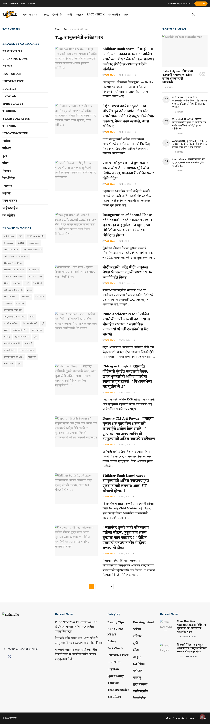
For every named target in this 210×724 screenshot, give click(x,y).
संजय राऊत (8, 363)
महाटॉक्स (13, 718)
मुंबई (35, 337)
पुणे (43, 323)
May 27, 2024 (124, 392)
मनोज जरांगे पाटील (20, 330)
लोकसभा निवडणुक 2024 (14, 357)
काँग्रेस (32, 316)
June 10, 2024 (124, 241)
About (4, 3)
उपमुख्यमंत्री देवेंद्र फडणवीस (14, 316)
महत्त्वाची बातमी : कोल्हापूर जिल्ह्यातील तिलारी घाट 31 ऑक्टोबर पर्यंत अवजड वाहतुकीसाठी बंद (76, 654)
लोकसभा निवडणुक (27, 350)
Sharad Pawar (11, 296)
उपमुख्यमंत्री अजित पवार (79, 29)
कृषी (69, 14)
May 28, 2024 (124, 340)
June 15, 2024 (124, 75)
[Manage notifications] (202, 716)
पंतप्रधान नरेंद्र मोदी (30, 323)
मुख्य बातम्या (30, 14)
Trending (10, 126)
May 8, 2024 (123, 496)
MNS (6, 283)
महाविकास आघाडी (22, 337)
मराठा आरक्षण (37, 330)
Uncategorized (15, 133)
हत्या (19, 363)
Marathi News (35, 276)
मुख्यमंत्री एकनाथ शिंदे (12, 343)
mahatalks (34, 270)
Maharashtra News (13, 263)
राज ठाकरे (28, 343)
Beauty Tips (12, 51)
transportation (16, 118)
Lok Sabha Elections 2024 (16, 256)
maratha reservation (14, 276)
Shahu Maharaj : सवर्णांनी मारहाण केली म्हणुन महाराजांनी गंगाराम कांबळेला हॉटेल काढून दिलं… (188, 162)
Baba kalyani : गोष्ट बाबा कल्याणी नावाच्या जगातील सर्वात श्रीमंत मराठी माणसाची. (177, 77)
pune (29, 290)
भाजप (6, 330)
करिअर (6, 148)
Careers (23, 3)
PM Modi (37, 283)
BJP (20, 236)
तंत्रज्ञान (79, 14)
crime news (34, 243)
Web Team (110, 75)
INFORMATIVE (13, 81)
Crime (7, 66)
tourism (9, 111)
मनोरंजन (7, 185)
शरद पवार (32, 357)
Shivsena (26, 296)
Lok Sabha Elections (32, 249)
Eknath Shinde (11, 249)
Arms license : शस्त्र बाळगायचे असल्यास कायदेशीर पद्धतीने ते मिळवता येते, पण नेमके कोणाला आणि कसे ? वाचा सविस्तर (189, 144)
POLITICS (9, 88)
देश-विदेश (57, 14)
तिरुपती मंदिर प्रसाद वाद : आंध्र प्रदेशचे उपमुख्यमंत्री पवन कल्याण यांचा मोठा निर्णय (79, 641)
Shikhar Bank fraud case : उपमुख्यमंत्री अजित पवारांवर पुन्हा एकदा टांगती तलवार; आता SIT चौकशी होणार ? (126, 483)
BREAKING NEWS (15, 59)
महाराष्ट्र (45, 14)
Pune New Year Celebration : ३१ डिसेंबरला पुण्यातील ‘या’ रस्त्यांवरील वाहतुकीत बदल (76, 627)
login (202, 3)
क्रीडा (5, 163)
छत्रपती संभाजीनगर (11, 323)
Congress (8, 243)
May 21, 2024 (124, 444)
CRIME (21, 243)
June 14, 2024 (124, 184)
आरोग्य (6, 141)
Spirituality (12, 103)
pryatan (9, 96)
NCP (27, 283)
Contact (31, 3)
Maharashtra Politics (14, 270)
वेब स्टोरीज (114, 14)
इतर (126, 14)
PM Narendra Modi (13, 290)
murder (16, 283)
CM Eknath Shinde (35, 236)
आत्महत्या (8, 303)
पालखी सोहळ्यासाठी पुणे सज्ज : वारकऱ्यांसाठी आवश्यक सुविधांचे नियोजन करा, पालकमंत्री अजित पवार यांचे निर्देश (128, 170)
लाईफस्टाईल (10, 208)
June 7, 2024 (124, 283)
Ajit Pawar (9, 236)
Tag (65, 29)
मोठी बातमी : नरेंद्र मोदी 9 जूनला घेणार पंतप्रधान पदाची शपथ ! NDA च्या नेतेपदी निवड (127, 272)
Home (57, 29)
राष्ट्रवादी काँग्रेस (9, 350)
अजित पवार (39, 296)
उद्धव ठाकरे (20, 303)
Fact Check (96, 14)
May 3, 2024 (123, 553)
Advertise (13, 3)
